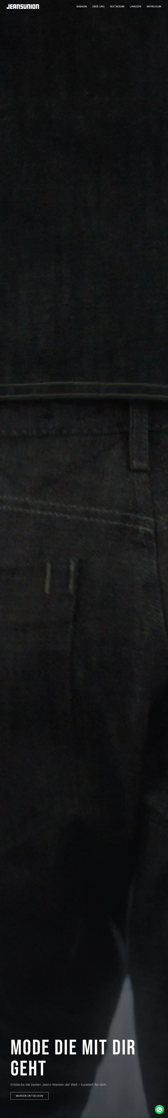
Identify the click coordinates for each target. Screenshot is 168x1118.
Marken (82, 6)
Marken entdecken (29, 1095)
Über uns (98, 6)
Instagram (117, 6)
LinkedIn (135, 6)
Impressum (154, 6)
